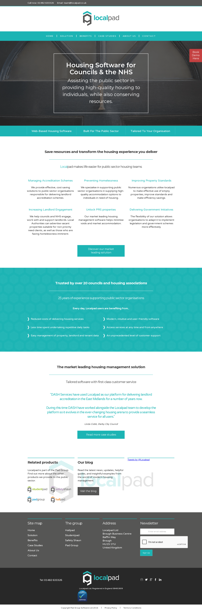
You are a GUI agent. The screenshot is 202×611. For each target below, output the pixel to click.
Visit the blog (88, 491)
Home (49, 36)
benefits (86, 36)
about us (129, 36)
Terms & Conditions (132, 608)
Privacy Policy (111, 608)
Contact (149, 36)
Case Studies (107, 36)
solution (66, 36)
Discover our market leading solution (101, 251)
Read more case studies (101, 434)
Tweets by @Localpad (139, 459)
